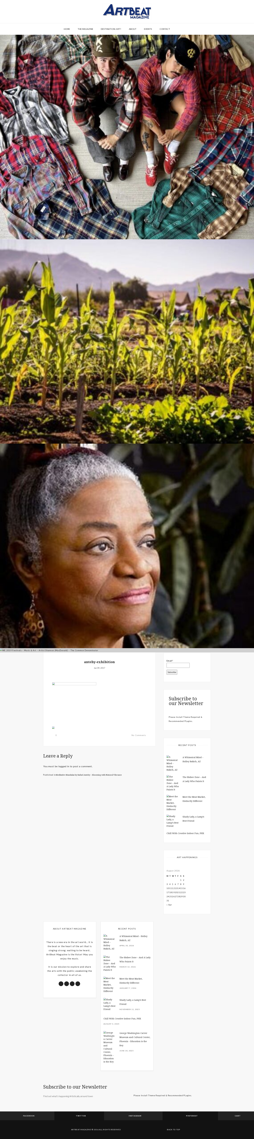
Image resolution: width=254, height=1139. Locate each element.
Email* (170, 661)
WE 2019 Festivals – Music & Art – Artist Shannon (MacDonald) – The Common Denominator (127, 635)
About (132, 29)
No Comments (139, 735)
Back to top (173, 1129)
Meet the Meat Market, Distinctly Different (127, 222)
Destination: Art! (111, 29)
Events (148, 29)
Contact (165, 29)
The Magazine (85, 29)
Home (67, 29)
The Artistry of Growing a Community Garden (127, 427)
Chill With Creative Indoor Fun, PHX (185, 833)
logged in (63, 766)
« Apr (169, 905)
